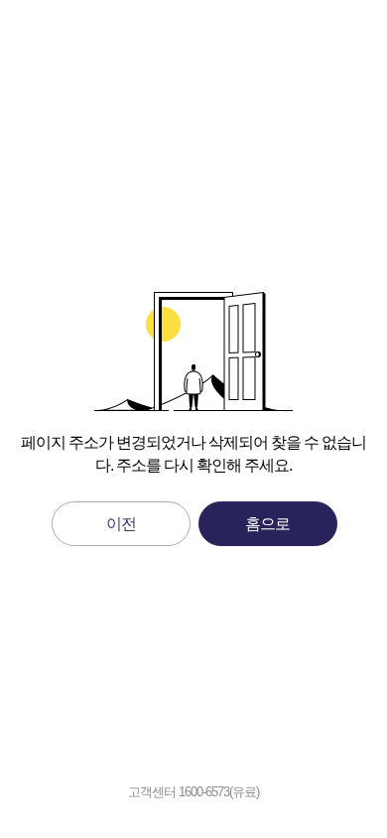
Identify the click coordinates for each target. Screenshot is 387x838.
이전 (121, 523)
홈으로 (267, 523)
